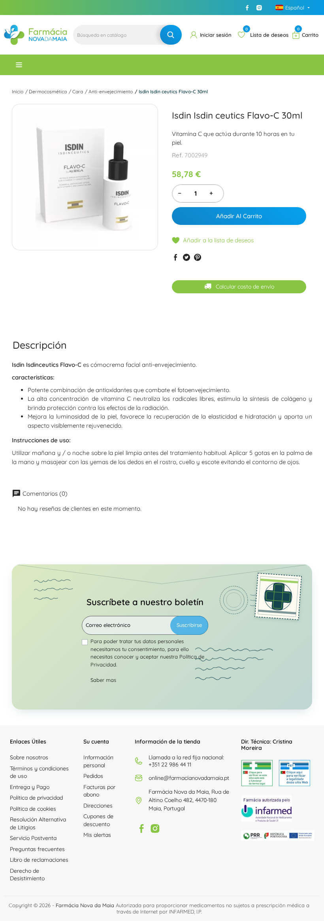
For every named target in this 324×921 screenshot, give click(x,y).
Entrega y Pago (29, 787)
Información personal (98, 761)
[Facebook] (247, 7)
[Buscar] (171, 35)
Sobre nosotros (29, 757)
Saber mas (103, 680)
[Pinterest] (197, 257)
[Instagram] (259, 7)
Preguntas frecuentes (37, 849)
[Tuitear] (186, 257)
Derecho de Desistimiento (27, 874)
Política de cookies (33, 808)
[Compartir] (175, 257)
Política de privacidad (36, 797)
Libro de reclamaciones (39, 859)
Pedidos (93, 775)
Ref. (177, 155)
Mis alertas (97, 834)
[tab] (40, 345)
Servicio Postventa (33, 838)
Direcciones (98, 805)
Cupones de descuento (98, 820)
